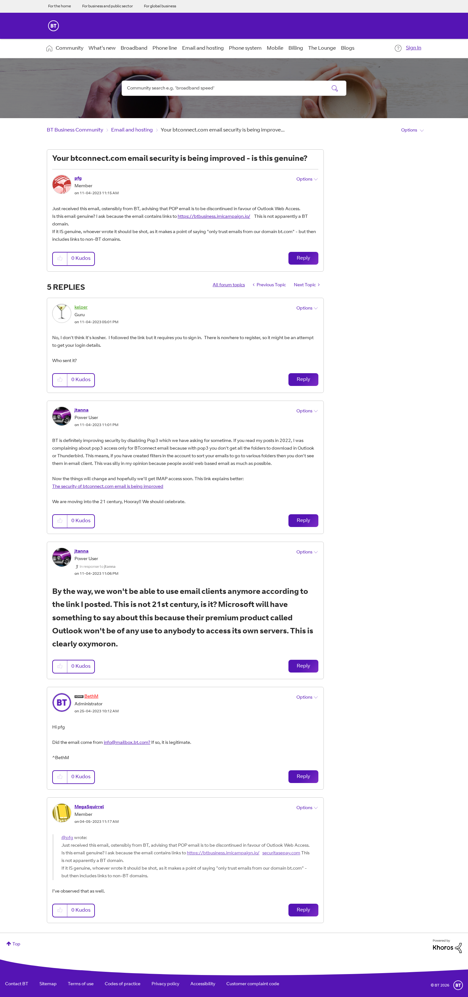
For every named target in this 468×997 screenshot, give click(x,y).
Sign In (413, 48)
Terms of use (81, 984)
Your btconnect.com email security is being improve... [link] (223, 130)
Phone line (164, 48)
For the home (59, 6)
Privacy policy (165, 984)
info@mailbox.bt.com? (127, 743)
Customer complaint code (252, 984)
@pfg (67, 838)
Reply (303, 258)
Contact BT (16, 984)
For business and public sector (107, 6)
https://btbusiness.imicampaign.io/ (214, 217)
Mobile (275, 48)
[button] (60, 259)
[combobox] (234, 88)
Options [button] (409, 130)
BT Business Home (53, 25)
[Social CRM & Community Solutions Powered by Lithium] (447, 946)
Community (69, 48)
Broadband (134, 48)
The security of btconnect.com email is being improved (107, 487)
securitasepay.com (281, 853)
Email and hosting (203, 48)
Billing (295, 48)
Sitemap (48, 984)
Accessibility (202, 984)
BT (458, 985)
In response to (98, 567)
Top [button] (16, 944)
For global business (160, 6)
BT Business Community (75, 130)
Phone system (245, 48)
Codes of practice (122, 984)
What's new (102, 48)
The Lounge (322, 48)
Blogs (347, 48)
